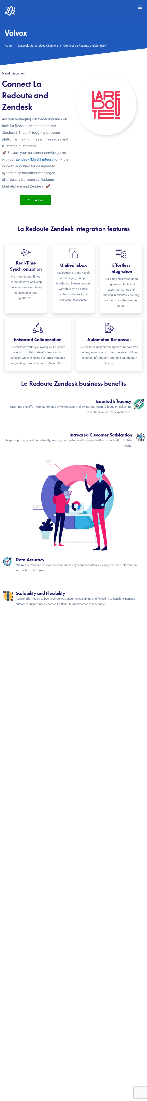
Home (8, 45)
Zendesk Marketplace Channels (38, 45)
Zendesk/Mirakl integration (37, 159)
